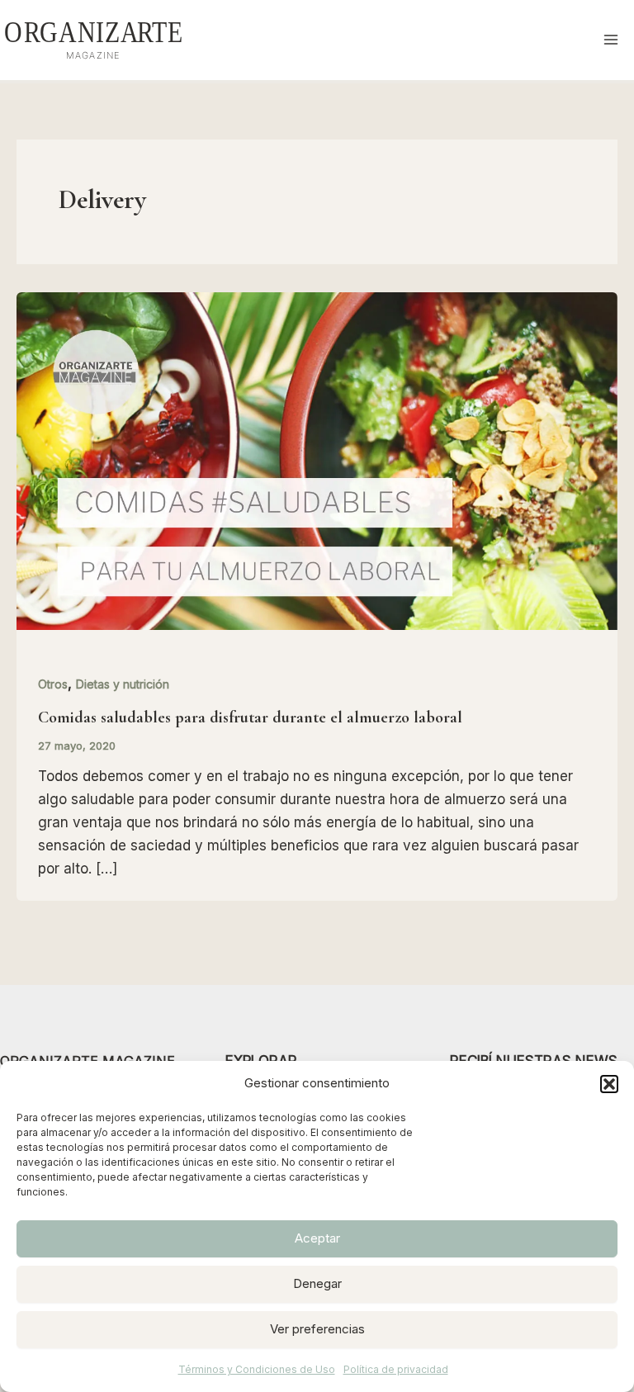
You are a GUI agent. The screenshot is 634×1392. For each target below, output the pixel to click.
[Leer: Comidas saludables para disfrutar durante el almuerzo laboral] (317, 460)
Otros (53, 684)
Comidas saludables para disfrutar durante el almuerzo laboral (250, 717)
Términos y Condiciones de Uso (256, 1369)
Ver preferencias (317, 1329)
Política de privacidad (395, 1369)
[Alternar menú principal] (612, 40)
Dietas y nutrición (122, 684)
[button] (609, 1084)
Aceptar (317, 1238)
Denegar (317, 1283)
